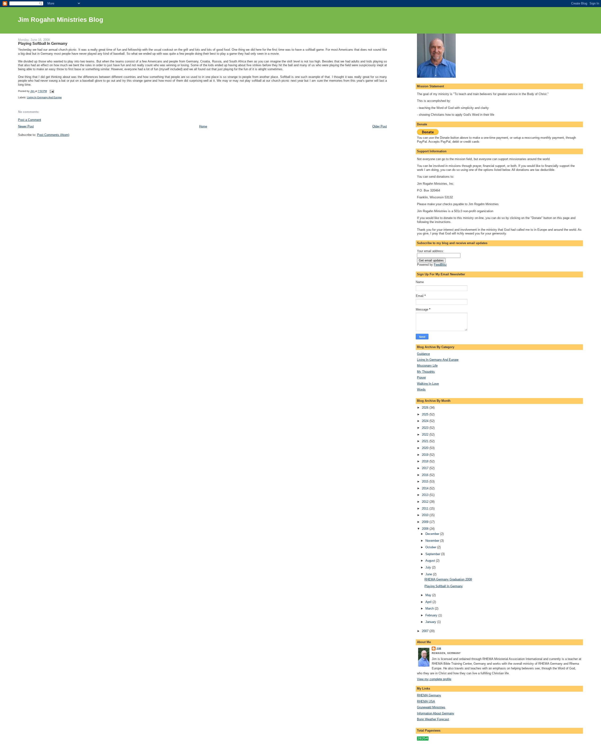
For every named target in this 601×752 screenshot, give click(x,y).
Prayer (421, 377)
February (431, 615)
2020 (425, 448)
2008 (425, 528)
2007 (425, 631)
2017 (425, 468)
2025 (425, 414)
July (428, 567)
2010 (425, 515)
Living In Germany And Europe (44, 97)
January (431, 622)
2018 (425, 461)
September (433, 554)
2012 (425, 501)
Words (421, 389)
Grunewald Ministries (431, 707)
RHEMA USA (426, 701)
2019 (425, 455)
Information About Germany (435, 713)
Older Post (379, 126)
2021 (425, 441)
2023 (425, 428)
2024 (425, 421)
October (431, 547)
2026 (425, 407)
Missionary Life (427, 365)
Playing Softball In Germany (443, 586)
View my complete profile (434, 679)
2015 (425, 481)
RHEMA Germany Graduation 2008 (448, 579)
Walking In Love (428, 383)
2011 (425, 508)
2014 (425, 488)
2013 (425, 495)
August (430, 560)
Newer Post (26, 126)
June (429, 574)
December (432, 534)
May (428, 595)
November (432, 540)
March (430, 608)
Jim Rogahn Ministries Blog (60, 19)
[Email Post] (52, 91)
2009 (425, 522)
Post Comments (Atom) (53, 135)
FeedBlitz (440, 264)
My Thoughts (426, 371)
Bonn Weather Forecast (433, 719)
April (428, 602)
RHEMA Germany (429, 695)
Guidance (423, 354)
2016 (425, 475)
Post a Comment (29, 120)
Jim (438, 648)
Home (203, 126)
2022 (425, 434)
